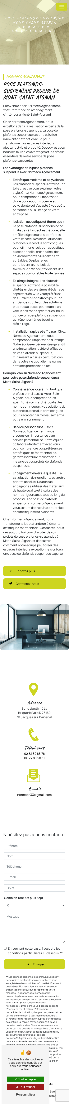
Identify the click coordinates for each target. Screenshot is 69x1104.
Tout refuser (26, 1087)
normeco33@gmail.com (34, 795)
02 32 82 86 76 (34, 753)
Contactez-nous (27, 584)
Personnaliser (25, 1094)
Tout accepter (26, 1079)
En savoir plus (25, 571)
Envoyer (38, 964)
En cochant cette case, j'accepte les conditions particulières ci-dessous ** (35, 951)
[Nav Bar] (61, 7)
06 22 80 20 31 (34, 758)
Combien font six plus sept (23, 898)
